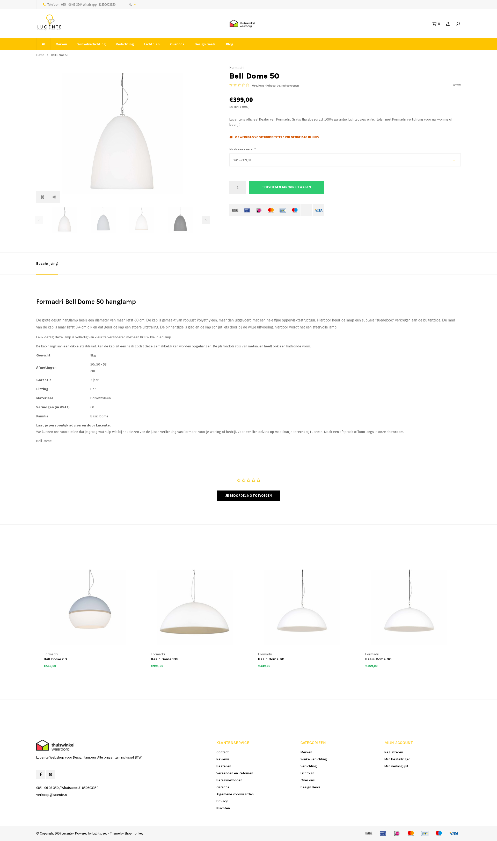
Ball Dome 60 (55, 659)
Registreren (393, 752)
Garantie (223, 787)
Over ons (177, 44)
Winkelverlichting (91, 44)
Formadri (236, 67)
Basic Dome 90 (378, 659)
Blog (229, 44)
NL (130, 4)
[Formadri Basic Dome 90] (409, 607)
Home (40, 55)
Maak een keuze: (242, 149)
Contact (222, 752)
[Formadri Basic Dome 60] (302, 607)
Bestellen (223, 766)
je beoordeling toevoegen (282, 85)
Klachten (223, 808)
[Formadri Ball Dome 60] (88, 607)
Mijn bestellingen (397, 759)
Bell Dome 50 (59, 55)
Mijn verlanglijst (396, 766)
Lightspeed (99, 833)
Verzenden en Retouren (234, 773)
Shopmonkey (134, 833)
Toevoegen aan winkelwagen (286, 187)
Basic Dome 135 (164, 659)
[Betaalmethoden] (235, 210)
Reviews (223, 759)
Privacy (222, 801)
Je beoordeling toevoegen (248, 495)
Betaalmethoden (229, 780)
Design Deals (205, 44)
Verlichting (125, 44)
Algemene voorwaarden (235, 794)
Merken (61, 44)
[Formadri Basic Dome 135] (195, 607)
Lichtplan (152, 44)
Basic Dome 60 (271, 659)
